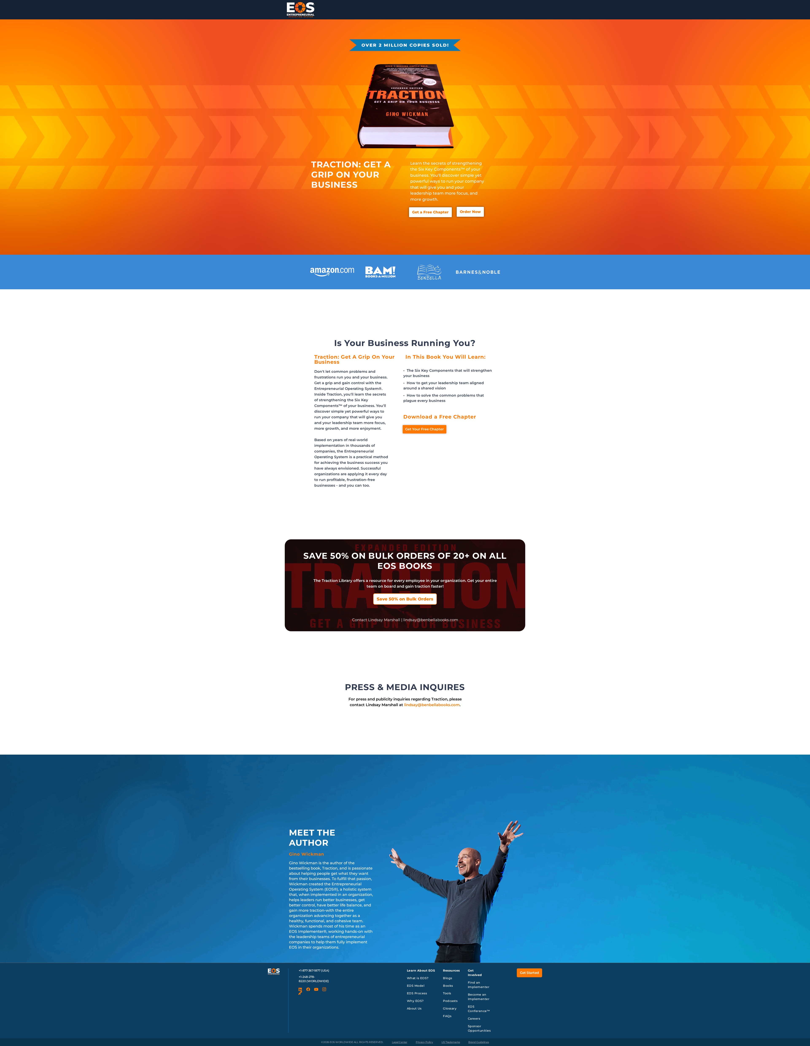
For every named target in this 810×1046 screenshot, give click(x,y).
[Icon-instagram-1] (324, 989)
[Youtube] (316, 989)
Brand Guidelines (478, 1042)
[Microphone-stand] (300, 993)
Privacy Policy (424, 1042)
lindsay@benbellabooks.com (432, 705)
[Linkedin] (300, 989)
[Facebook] (308, 989)
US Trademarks (450, 1042)
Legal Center (399, 1042)
